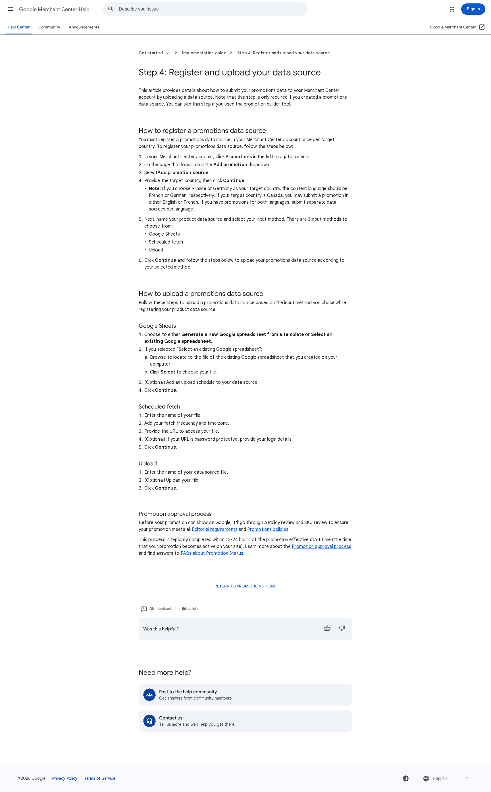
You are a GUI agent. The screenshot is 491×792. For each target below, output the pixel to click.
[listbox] (446, 778)
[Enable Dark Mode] (406, 778)
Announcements (84, 27)
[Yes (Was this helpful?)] (327, 629)
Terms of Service (99, 778)
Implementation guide (204, 52)
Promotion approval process (321, 546)
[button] (10, 9)
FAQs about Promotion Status (212, 553)
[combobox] (213, 9)
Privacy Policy (64, 778)
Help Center (19, 27)
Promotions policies (267, 529)
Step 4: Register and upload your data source (283, 52)
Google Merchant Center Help (54, 9)
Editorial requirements (215, 529)
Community (49, 27)
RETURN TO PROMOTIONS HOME (245, 586)
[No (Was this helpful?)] (342, 629)
